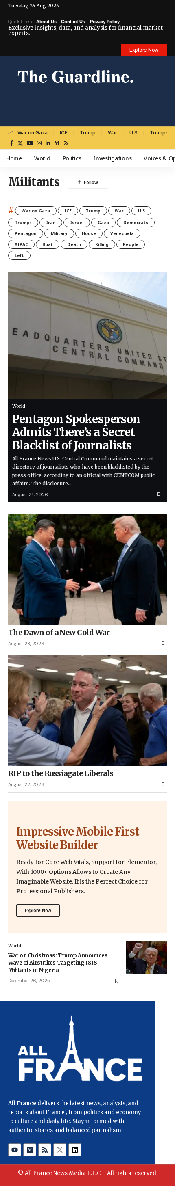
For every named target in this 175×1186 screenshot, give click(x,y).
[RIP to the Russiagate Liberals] (87, 710)
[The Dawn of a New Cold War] (87, 569)
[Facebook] (11, 143)
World (18, 406)
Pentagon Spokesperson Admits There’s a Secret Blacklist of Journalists (76, 432)
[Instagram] (39, 143)
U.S (133, 133)
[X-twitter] (59, 1149)
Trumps (159, 133)
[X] (20, 143)
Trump (88, 133)
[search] (161, 117)
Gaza (103, 222)
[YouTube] (30, 143)
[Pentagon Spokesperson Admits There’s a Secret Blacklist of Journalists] (87, 335)
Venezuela (122, 233)
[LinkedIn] (48, 143)
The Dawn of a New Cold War (58, 632)
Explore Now (38, 910)
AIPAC (21, 244)
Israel (76, 222)
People (130, 244)
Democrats (135, 222)
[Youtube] (14, 1149)
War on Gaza (33, 133)
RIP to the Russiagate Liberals (61, 773)
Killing (102, 244)
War (112, 133)
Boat (47, 244)
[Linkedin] (74, 1149)
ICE (64, 133)
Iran (51, 222)
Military (59, 233)
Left (19, 255)
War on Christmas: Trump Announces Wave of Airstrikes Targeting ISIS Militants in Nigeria (57, 963)
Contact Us (73, 21)
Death (74, 244)
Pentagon (26, 233)
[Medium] (56, 143)
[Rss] (66, 143)
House (89, 233)
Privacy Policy (105, 21)
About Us (46, 21)
